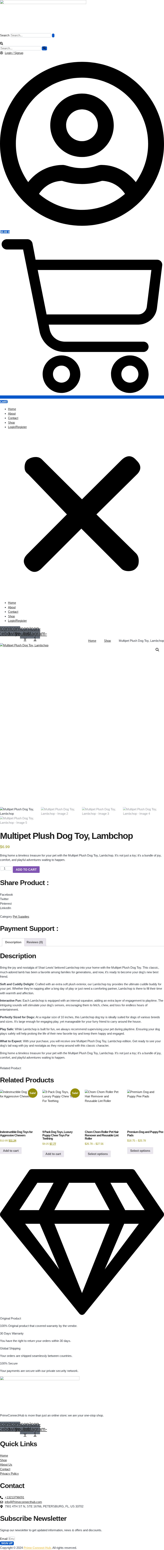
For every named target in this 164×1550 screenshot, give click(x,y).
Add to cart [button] (11, 1150)
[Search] (53, 35)
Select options (98, 1154)
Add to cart (26, 869)
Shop (11, 422)
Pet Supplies (21, 916)
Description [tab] (13, 942)
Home (12, 409)
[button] (1, 44)
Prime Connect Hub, (38, 1547)
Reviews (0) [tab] (35, 942)
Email (4, 1538)
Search (4, 35)
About (12, 413)
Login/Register (17, 427)
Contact (13, 418)
